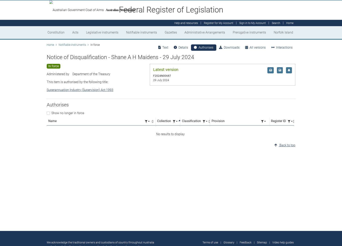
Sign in (252, 23)
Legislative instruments (102, 32)
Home (50, 44)
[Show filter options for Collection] (175, 121)
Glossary (228, 242)
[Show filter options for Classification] (205, 121)
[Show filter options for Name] (147, 121)
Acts (75, 32)
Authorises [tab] (206, 47)
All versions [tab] (258, 47)
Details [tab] (183, 47)
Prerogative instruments (249, 32)
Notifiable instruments (141, 32)
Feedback (246, 242)
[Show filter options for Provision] (263, 121)
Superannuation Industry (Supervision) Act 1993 (80, 90)
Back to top (287, 145)
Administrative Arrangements (204, 32)
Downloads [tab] (231, 47)
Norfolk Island (283, 32)
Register (218, 23)
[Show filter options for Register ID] (290, 121)
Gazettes (171, 32)
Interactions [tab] (284, 47)
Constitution (56, 32)
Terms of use (210, 242)
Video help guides (283, 242)
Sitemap (262, 242)
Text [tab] (165, 47)
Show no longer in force (67, 113)
